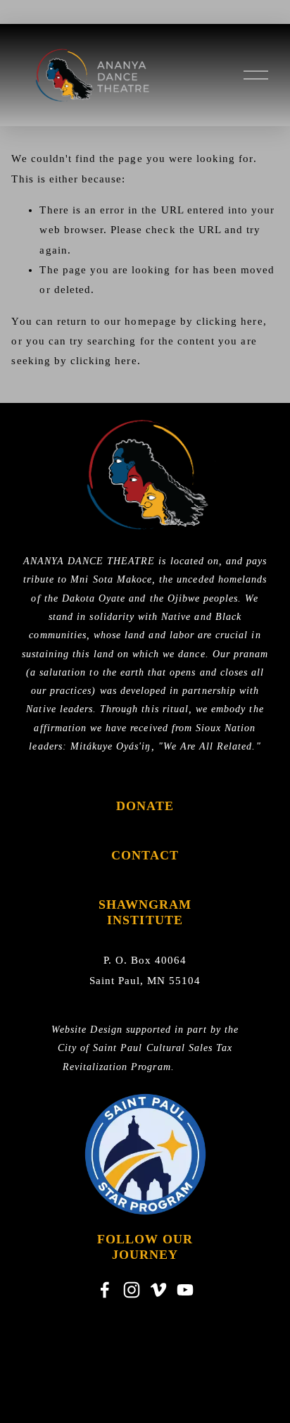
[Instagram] (131, 1289)
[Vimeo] (158, 1289)
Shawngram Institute (145, 912)
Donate (145, 806)
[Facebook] (104, 1289)
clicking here (229, 321)
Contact (145, 855)
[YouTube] (185, 1289)
